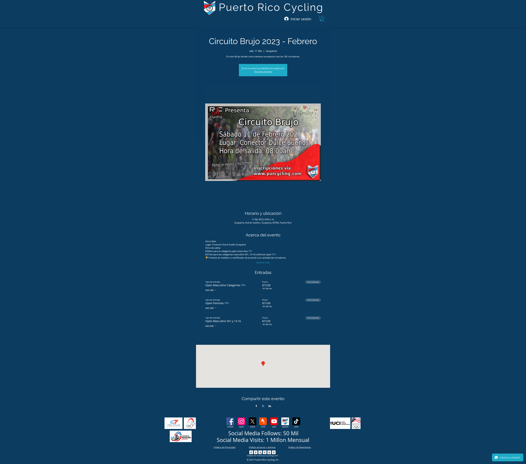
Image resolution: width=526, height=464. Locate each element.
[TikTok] (296, 421)
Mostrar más (263, 262)
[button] (321, 18)
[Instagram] (241, 421)
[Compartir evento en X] (263, 406)
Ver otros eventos (263, 71)
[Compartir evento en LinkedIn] (269, 406)
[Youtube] (274, 421)
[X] (252, 421)
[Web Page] (285, 421)
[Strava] (263, 421)
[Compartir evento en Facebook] (256, 406)
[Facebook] (230, 421)
